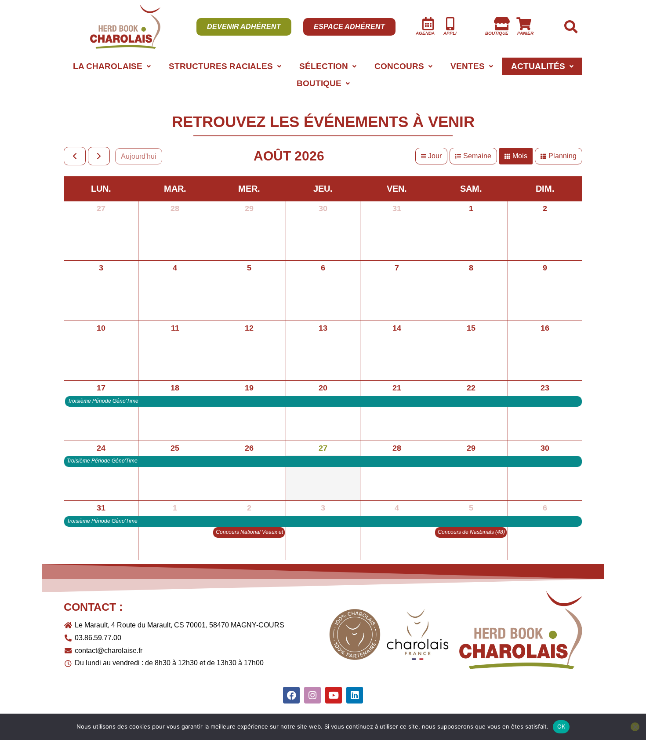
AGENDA (425, 33)
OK (561, 726)
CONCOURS (399, 66)
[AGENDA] (428, 23)
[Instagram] (312, 695)
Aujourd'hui (138, 156)
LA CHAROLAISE (107, 66)
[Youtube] (333, 695)
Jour (435, 156)
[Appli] (450, 23)
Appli (450, 33)
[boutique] (501, 23)
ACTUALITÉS (538, 66)
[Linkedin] (354, 695)
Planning (562, 156)
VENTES (467, 66)
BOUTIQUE (319, 83)
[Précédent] (75, 156)
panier (525, 33)
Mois (519, 156)
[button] (112, 66)
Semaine (477, 156)
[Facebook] (291, 695)
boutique (496, 33)
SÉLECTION (323, 66)
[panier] (523, 23)
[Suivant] (99, 156)
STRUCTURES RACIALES (221, 66)
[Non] (635, 726)
